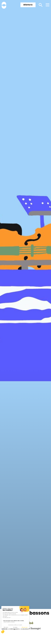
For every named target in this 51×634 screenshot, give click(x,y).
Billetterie (28, 4)
